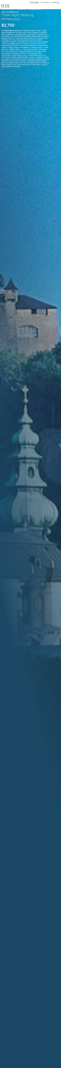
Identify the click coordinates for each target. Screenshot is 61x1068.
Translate (54, 2)
